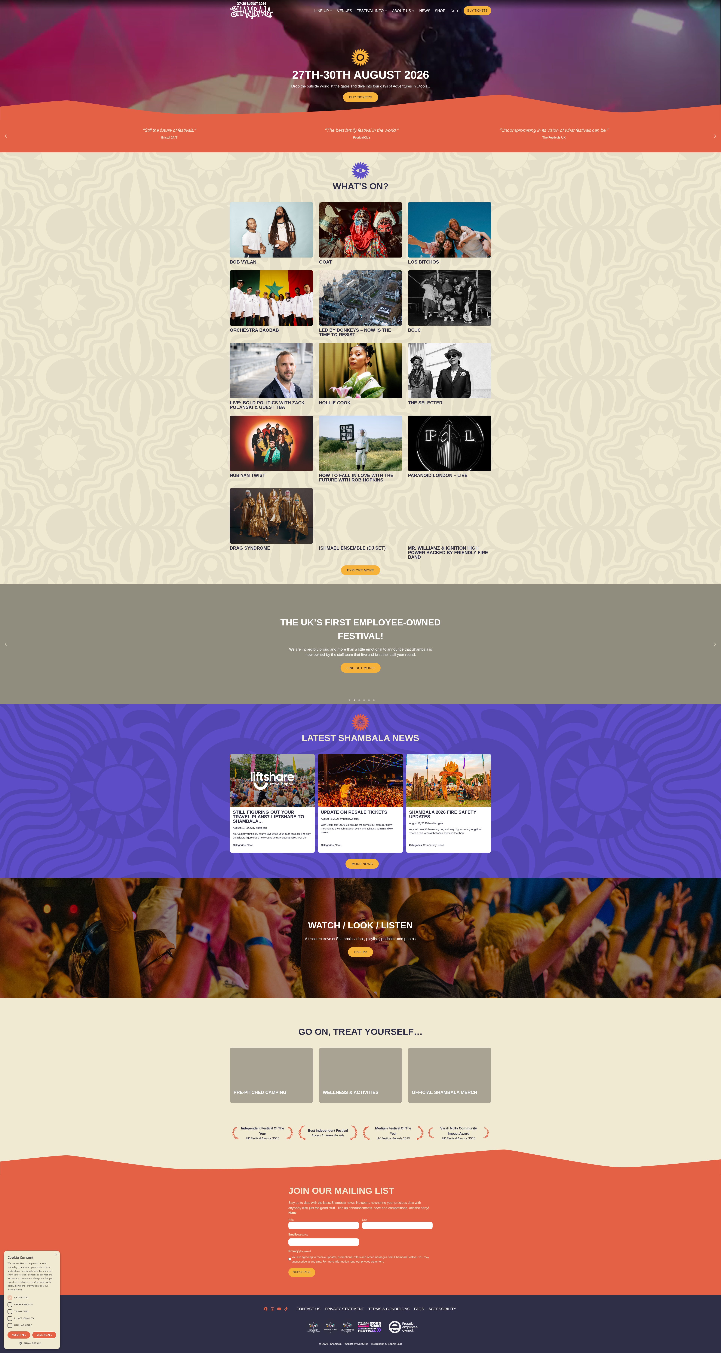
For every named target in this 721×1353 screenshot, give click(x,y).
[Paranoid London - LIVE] (449, 443)
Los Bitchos (423, 261)
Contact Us (308, 1309)
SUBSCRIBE (302, 1272)
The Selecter (425, 402)
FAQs (419, 1309)
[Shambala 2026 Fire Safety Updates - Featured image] (448, 780)
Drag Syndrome (250, 548)
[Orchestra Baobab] (271, 298)
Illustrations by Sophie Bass (386, 1343)
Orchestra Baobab (254, 330)
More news (362, 864)
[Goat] (360, 230)
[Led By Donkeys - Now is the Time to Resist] (360, 298)
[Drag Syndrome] (271, 516)
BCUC (414, 330)
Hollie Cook (335, 402)
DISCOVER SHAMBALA (360, 661)
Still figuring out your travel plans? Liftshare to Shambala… (268, 817)
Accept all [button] (19, 1334)
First (290, 1219)
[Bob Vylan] (271, 230)
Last (364, 1219)
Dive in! (360, 952)
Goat (325, 261)
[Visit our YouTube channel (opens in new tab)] (279, 1309)
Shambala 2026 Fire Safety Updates (442, 814)
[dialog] (32, 1300)
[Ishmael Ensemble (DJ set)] (360, 516)
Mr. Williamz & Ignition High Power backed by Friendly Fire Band (448, 552)
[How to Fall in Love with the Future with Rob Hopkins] (360, 443)
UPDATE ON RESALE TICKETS (354, 812)
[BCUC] (449, 298)
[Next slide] (715, 136)
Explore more (360, 570)
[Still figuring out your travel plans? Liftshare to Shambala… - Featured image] (272, 780)
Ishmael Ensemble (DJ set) (352, 548)
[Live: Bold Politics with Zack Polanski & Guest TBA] (271, 370)
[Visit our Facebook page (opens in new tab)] (266, 1309)
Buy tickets (477, 10)
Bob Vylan (243, 261)
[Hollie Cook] (360, 370)
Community (429, 845)
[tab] (349, 700)
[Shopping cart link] (459, 11)
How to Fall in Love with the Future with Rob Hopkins (356, 477)
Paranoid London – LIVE (438, 475)
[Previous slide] (6, 136)
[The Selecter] (449, 370)
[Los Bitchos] (449, 230)
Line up (321, 11)
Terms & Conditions (389, 1309)
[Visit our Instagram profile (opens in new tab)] (272, 1309)
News (424, 11)
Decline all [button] (44, 1334)
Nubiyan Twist (247, 475)
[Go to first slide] (715, 644)
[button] (32, 1343)
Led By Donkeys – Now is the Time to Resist (355, 332)
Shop (440, 11)
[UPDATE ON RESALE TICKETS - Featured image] (360, 780)
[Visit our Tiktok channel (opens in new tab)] (286, 1309)
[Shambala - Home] (251, 10)
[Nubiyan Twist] (271, 443)
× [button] (55, 1254)
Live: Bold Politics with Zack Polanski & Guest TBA (267, 405)
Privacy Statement (344, 1309)
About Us (401, 11)
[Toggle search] (453, 11)
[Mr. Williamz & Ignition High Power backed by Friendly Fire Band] (449, 516)
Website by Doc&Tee (356, 1343)
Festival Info (370, 11)
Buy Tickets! (360, 97)
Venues (344, 11)
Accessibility (442, 1309)
